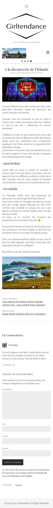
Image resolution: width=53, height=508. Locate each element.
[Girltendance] (26, 37)
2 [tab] (25, 61)
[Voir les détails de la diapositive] (14, 53)
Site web (5, 448)
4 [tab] (31, 61)
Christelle (13, 345)
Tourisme (18, 485)
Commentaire (7, 389)
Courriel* (5, 436)
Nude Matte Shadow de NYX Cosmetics (24, 314)
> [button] (48, 53)
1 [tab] (22, 61)
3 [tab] (28, 61)
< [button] (5, 53)
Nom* (4, 424)
